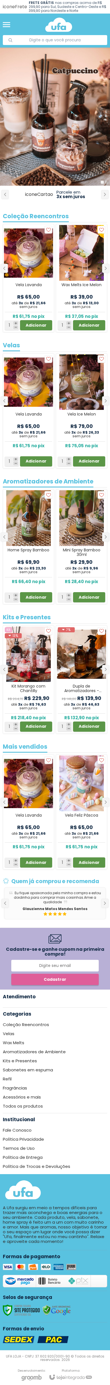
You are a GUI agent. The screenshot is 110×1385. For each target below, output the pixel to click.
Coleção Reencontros (26, 1024)
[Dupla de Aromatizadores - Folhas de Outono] (81, 679)
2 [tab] (106, 182)
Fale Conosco (17, 1130)
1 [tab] (102, 182)
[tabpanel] (55, 117)
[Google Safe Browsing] (57, 1310)
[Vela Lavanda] (28, 812)
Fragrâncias (15, 1088)
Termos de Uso (19, 1148)
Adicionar (36, 862)
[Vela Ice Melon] (81, 411)
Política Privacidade (23, 1139)
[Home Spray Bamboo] (28, 546)
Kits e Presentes (20, 1061)
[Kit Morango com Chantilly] (28, 679)
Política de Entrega (23, 1157)
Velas (8, 1034)
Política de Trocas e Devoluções (36, 1166)
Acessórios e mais (22, 1097)
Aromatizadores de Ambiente (34, 1052)
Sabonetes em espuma (28, 1070)
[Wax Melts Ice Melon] (81, 278)
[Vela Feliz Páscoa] (81, 812)
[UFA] (58, 24)
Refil (7, 1079)
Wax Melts (13, 1043)
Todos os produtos (23, 1106)
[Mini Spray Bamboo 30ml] (81, 546)
